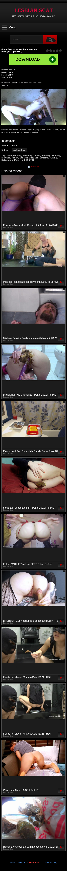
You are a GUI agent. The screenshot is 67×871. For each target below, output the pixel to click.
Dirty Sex (33, 157)
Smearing (27, 155)
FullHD (24, 160)
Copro (37, 155)
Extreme (44, 157)
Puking (53, 157)
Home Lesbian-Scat (19, 863)
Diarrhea (5, 157)
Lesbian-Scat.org (49, 863)
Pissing (17, 155)
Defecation (7, 160)
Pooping (45, 155)
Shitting (56, 155)
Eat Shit (23, 157)
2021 (31, 160)
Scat (9, 155)
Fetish (15, 157)
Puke (16, 160)
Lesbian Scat (19, 150)
